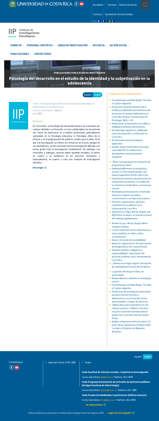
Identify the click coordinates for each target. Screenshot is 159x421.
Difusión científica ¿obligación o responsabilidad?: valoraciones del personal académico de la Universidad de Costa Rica (131, 255)
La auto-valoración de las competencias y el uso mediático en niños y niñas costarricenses (131, 233)
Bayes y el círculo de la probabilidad (129, 239)
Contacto (97, 14)
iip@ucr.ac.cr (107, 377)
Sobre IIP (16, 45)
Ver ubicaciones (94, 404)
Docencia (99, 45)
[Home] (24, 33)
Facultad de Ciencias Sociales (119, 14)
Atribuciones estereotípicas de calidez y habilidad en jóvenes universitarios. (131, 125)
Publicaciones (19, 54)
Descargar (38, 167)
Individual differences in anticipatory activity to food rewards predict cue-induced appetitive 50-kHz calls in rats (130, 172)
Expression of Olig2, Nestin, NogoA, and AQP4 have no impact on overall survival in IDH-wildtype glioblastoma (132, 215)
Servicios (112, 4)
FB (76, 4)
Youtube (81, 4)
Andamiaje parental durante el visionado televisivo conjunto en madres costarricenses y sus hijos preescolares (131, 195)
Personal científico (40, 45)
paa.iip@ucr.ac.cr (109, 390)
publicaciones (62, 72)
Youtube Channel (16, 367)
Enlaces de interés (128, 4)
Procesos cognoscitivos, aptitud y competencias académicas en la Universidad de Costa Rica (128, 205)
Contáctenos (42, 54)
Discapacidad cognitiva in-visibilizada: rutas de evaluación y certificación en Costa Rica (130, 133)
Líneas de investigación (73, 45)
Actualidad (98, 4)
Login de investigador (119, 412)
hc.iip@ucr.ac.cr (108, 399)
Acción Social (118, 45)
